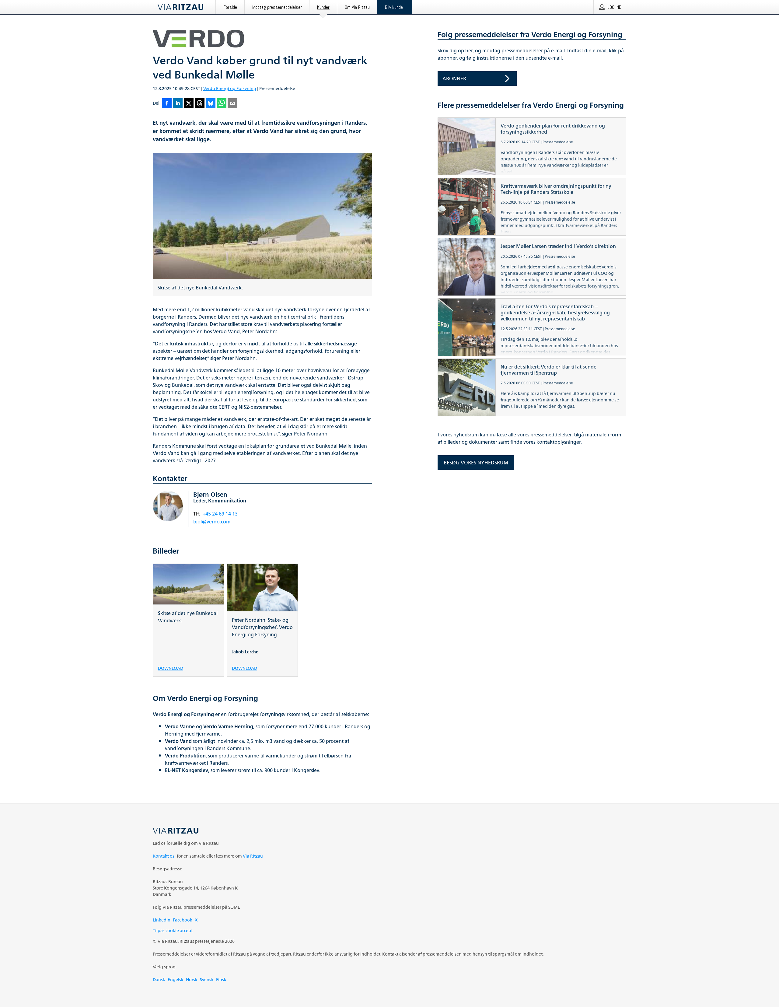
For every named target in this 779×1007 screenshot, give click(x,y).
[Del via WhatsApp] (221, 103)
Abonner (454, 78)
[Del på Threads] (199, 103)
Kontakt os (163, 856)
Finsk (221, 979)
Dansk (159, 979)
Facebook (182, 920)
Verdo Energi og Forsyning (229, 88)
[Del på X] (189, 103)
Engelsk (175, 979)
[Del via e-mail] (232, 103)
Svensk (207, 979)
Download (170, 667)
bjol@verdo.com (211, 521)
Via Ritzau (253, 856)
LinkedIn (161, 920)
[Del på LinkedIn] (178, 103)
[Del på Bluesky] (210, 103)
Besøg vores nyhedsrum (476, 462)
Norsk (191, 979)
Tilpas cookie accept (173, 930)
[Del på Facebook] (167, 103)
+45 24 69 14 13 (220, 513)
